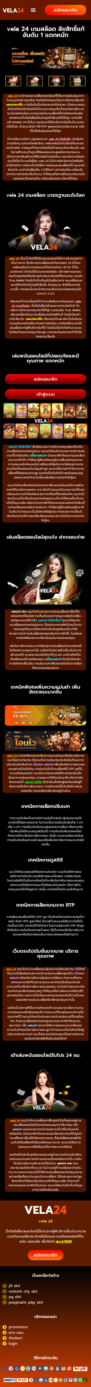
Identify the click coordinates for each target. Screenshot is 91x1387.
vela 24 (46, 1221)
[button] (33, 10)
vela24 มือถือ (33, 782)
